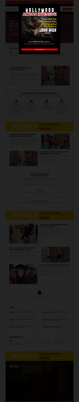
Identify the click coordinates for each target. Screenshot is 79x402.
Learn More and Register (39, 49)
